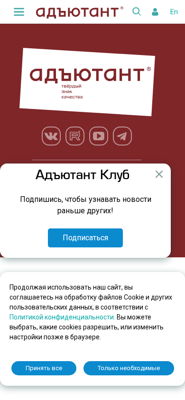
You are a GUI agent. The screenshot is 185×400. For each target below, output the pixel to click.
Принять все (44, 368)
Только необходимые (129, 368)
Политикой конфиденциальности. (63, 317)
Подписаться (85, 237)
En (174, 12)
